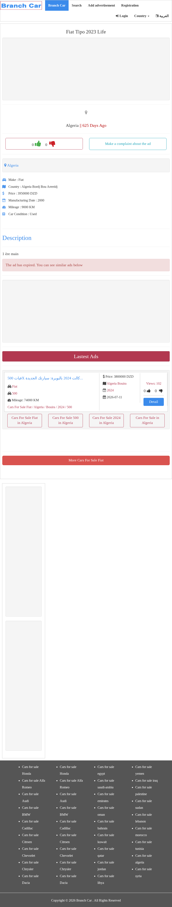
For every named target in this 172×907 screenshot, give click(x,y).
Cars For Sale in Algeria (147, 420)
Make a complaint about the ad (128, 144)
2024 (110, 390)
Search (77, 5)
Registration (130, 5)
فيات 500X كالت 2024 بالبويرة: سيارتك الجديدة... (45, 378)
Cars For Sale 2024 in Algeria (107, 420)
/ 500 (68, 407)
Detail (153, 402)
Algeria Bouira (116, 383)
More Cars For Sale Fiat (86, 460)
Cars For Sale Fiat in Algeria (25, 420)
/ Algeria (37, 407)
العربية (164, 16)
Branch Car (56, 5)
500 (14, 393)
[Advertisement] (86, 69)
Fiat (14, 386)
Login (123, 16)
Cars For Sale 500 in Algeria (65, 420)
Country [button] (140, 16)
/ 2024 (59, 407)
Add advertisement (101, 5)
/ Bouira (49, 407)
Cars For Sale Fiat (19, 407)
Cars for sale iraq (146, 780)
